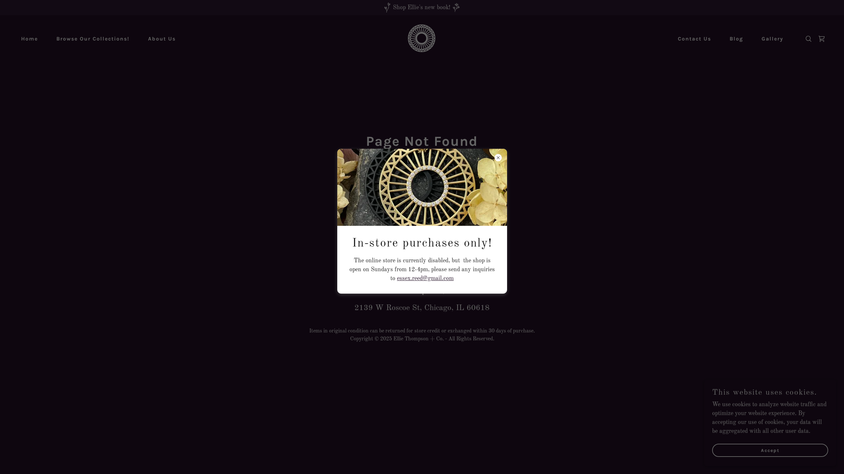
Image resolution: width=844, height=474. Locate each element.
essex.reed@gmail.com (425, 278)
